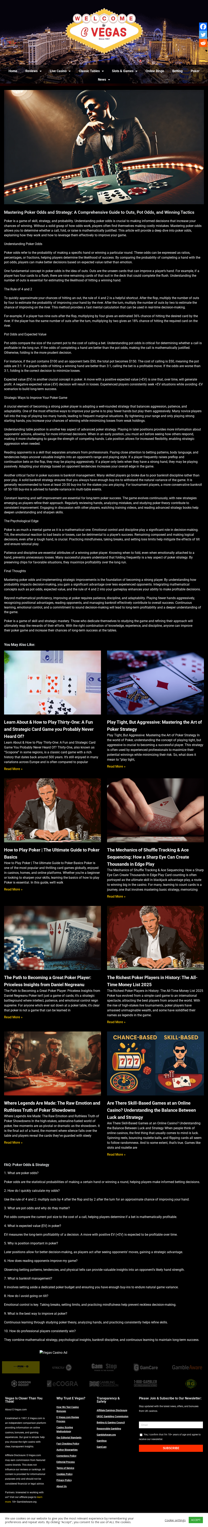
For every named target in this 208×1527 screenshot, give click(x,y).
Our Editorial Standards (68, 1437)
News (102, 79)
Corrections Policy (66, 1455)
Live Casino (58, 71)
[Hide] (206, 50)
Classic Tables (89, 71)
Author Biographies (67, 1449)
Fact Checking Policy (67, 1443)
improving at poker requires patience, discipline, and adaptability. (99, 598)
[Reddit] (203, 43)
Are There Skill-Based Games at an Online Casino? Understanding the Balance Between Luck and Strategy (151, 1110)
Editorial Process (65, 1462)
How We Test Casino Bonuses (67, 1409)
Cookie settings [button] (175, 1520)
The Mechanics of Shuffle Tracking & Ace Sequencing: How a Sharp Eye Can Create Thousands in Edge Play (148, 857)
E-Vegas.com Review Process (67, 1419)
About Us (61, 1486)
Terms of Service (65, 1468)
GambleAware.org (106, 1434)
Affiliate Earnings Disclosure (112, 1410)
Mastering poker (182, 226)
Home (13, 71)
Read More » (13, 769)
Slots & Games (122, 71)
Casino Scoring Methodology (64, 1429)
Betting (177, 71)
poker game (19, 630)
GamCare (101, 1447)
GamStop (102, 1440)
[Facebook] (203, 27)
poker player (69, 406)
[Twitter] (203, 35)
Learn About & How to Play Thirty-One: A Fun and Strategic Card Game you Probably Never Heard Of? (49, 729)
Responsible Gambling (109, 1428)
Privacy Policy (64, 1480)
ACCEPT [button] (195, 1520)
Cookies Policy (64, 1474)
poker (78, 379)
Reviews (31, 71)
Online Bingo (155, 71)
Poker (195, 71)
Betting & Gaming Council (111, 1422)
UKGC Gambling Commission (112, 1416)
